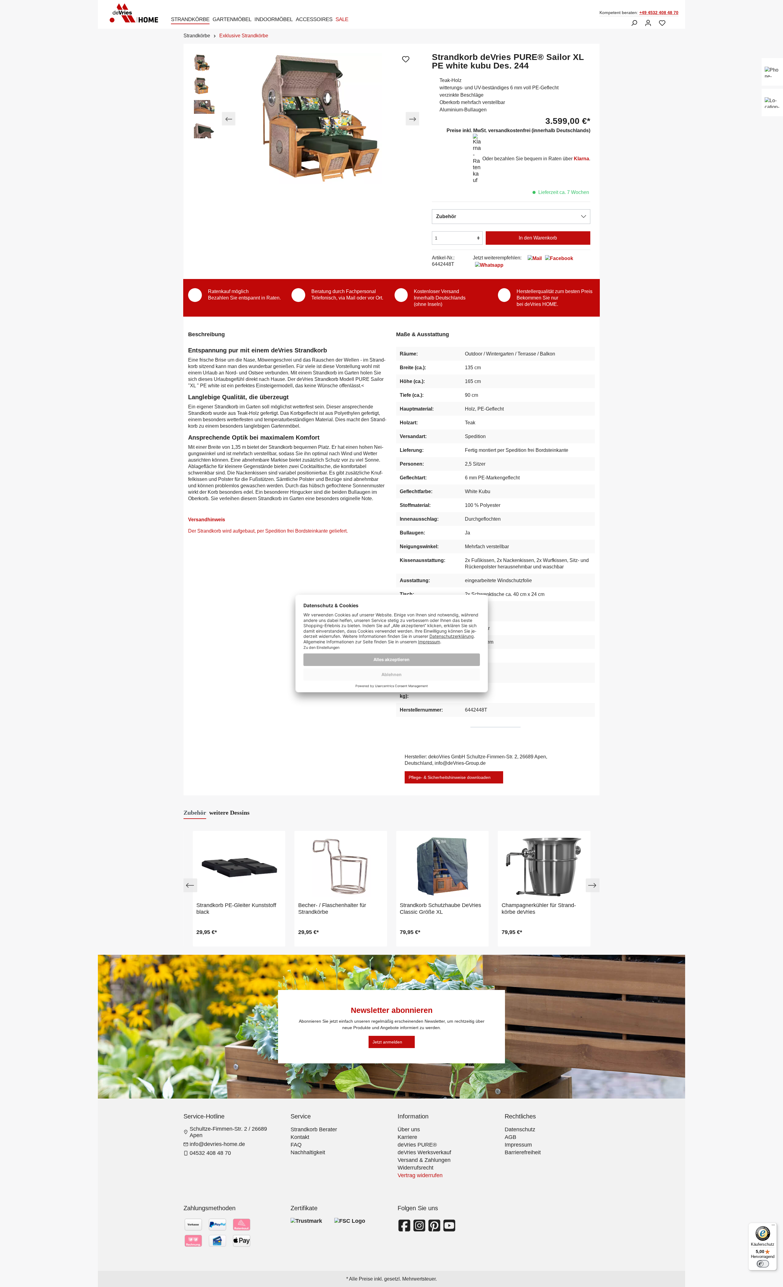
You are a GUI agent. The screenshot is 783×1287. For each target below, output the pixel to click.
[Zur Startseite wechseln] (135, 13)
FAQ (296, 1145)
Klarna (581, 158)
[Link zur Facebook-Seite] (405, 1229)
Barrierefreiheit (523, 1152)
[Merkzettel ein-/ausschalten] (405, 59)
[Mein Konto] (648, 23)
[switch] (763, 1263)
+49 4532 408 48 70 (658, 12)
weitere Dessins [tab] (229, 812)
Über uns (409, 1129)
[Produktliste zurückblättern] (190, 885)
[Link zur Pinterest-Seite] (435, 1229)
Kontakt (300, 1137)
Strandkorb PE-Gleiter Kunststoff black (236, 908)
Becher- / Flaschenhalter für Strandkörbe (332, 908)
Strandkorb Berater (314, 1129)
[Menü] (773, 1226)
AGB (510, 1137)
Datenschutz (520, 1129)
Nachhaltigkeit (308, 1152)
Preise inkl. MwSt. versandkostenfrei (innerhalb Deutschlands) (518, 130)
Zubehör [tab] (195, 812)
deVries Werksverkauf (424, 1152)
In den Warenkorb (538, 237)
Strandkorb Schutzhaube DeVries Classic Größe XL (440, 908)
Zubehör (446, 216)
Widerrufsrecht (415, 1168)
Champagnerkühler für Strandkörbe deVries (539, 908)
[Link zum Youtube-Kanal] (449, 1229)
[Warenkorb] (673, 20)
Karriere (407, 1137)
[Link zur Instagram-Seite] (420, 1229)
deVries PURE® (417, 1145)
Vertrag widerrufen (420, 1175)
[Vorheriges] (229, 119)
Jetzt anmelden (387, 1042)
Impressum (518, 1145)
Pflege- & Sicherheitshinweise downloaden (450, 777)
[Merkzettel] (662, 23)
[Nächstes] (412, 119)
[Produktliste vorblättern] (592, 885)
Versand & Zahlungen (424, 1160)
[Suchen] (634, 23)
